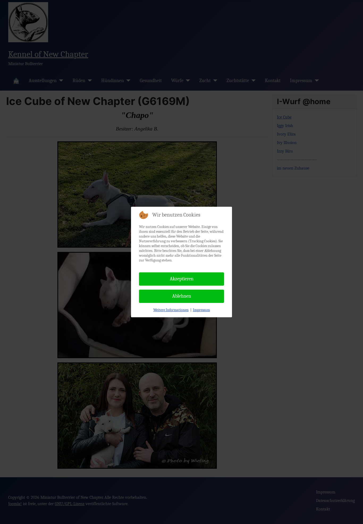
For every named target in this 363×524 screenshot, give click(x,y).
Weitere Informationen (171, 310)
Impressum (201, 310)
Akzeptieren (181, 279)
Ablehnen (181, 296)
